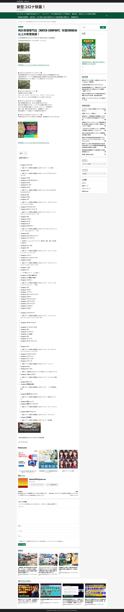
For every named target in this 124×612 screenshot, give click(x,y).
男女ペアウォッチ (31, 411)
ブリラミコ (29, 306)
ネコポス (28, 260)
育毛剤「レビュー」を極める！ (89, 113)
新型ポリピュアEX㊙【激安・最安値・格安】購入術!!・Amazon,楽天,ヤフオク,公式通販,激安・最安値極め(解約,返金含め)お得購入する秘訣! (94, 145)
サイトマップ (45, 14)
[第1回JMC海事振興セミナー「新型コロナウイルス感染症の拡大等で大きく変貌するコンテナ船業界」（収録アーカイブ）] (73, 591)
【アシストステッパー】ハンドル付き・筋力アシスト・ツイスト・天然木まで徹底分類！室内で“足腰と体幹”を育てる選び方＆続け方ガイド (48, 570)
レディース (29, 361)
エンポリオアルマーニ (32, 180)
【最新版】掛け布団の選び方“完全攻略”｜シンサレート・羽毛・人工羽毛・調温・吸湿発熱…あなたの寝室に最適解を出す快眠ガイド (27, 570)
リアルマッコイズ (31, 354)
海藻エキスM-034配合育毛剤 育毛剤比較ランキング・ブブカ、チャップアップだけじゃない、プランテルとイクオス (93, 139)
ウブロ (28, 178)
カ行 (27, 195)
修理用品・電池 (30, 384)
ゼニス (28, 223)
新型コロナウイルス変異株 (24, 595)
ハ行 (27, 287)
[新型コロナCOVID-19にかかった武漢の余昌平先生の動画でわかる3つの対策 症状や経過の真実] (95, 591)
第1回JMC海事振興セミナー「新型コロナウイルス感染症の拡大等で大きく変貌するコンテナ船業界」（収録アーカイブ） (94, 89)
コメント (20, 506)
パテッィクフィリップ (32, 294)
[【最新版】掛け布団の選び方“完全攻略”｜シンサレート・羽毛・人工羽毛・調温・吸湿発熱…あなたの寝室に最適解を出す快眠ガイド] (27, 559)
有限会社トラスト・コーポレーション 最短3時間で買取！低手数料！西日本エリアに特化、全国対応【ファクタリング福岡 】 (94, 124)
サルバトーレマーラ (31, 209)
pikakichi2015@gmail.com (25, 40)
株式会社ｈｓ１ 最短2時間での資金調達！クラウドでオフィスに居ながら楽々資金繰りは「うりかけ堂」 (94, 117)
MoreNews (74, 610)
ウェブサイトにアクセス (36, 484)
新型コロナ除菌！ (31, 6)
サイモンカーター (31, 207)
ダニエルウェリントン (32, 235)
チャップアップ (30, 238)
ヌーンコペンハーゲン (32, 257)
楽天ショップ (29, 401)
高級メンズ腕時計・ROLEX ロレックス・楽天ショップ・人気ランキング (39, 371)
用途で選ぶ (32, 17)
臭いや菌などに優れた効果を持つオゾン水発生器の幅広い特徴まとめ (53, 17)
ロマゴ (28, 366)
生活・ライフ (20, 26)
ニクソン (28, 255)
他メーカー (29, 382)
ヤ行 (27, 336)
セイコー (28, 221)
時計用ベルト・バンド (31, 394)
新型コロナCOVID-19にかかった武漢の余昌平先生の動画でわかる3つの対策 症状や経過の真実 (95, 600)
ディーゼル (29, 245)
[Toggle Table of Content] (24, 153)
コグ (27, 199)
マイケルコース (30, 313)
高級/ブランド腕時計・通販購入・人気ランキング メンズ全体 (37, 168)
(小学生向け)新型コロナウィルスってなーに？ (92, 84)
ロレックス (29, 369)
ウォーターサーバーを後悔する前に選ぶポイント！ (29, 14)
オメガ (28, 182)
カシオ (28, 187)
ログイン (84, 183)
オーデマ (28, 185)
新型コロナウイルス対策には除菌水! (87, 14)
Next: (63, 493)
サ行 (27, 216)
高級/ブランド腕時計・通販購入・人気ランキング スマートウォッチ (39, 407)
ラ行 (27, 346)
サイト (19, 536)
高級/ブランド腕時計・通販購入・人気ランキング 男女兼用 (37, 420)
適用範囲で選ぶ (74, 17)
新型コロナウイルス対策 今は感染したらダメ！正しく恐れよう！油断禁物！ (28, 600)
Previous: (32, 493)
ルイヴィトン (29, 356)
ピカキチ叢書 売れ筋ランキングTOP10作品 (60, 14)
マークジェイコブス (31, 327)
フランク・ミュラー (31, 299)
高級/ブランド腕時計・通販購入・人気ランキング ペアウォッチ (38, 414)
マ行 (27, 329)
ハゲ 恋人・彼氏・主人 (31, 275)
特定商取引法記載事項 (23, 17)
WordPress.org (85, 191)
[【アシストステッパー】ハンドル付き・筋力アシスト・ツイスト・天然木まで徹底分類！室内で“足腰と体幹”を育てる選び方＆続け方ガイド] (48, 559)
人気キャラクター (31, 374)
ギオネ (28, 197)
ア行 (27, 170)
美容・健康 (26, 564)
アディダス (29, 165)
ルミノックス (29, 358)
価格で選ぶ (74, 14)
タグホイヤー (29, 226)
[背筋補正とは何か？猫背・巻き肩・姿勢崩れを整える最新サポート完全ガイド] (68, 559)
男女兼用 (28, 417)
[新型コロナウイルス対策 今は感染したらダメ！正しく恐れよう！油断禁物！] (28, 591)
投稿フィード (85, 185)
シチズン (28, 219)
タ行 (27, 233)
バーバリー (29, 292)
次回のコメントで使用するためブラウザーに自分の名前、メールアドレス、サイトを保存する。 (41, 541)
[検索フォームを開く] (106, 15)
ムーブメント (29, 331)
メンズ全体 (29, 334)
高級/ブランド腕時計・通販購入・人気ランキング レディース (38, 364)
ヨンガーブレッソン (31, 341)
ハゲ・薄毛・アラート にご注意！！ (31, 273)
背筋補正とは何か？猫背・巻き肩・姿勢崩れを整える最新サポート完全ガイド (68, 569)
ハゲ (27, 270)
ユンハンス (29, 338)
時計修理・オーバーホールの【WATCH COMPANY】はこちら (33, 65)
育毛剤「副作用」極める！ (88, 154)
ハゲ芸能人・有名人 (31, 277)
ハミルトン (29, 280)
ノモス (28, 267)
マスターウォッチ (31, 322)
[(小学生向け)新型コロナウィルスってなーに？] (50, 591)
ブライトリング (30, 303)
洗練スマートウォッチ (32, 404)
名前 (19, 526)
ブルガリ (28, 308)
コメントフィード (86, 188)
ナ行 (27, 248)
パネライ (28, 296)
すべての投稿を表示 (52, 484)
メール (20, 531)
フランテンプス (30, 301)
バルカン (28, 290)
